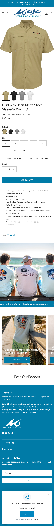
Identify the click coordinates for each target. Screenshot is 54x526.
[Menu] (3, 13)
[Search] (8, 13)
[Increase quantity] (14, 169)
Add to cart (27, 180)
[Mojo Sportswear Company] (27, 13)
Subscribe (27, 480)
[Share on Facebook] (11, 235)
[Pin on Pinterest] (14, 235)
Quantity (5, 164)
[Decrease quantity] (4, 169)
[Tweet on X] (8, 235)
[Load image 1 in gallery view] (27, 55)
